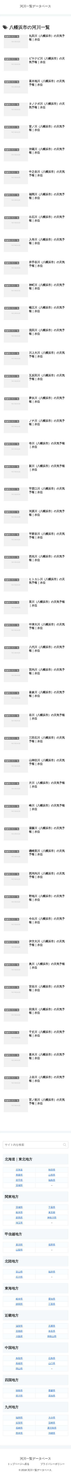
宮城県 (19, 1185)
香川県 (19, 1395)
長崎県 (19, 1428)
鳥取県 (19, 1358)
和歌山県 (51, 1336)
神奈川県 (51, 1217)
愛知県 (51, 1299)
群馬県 (19, 1217)
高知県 (51, 1395)
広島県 (51, 1358)
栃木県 (19, 1212)
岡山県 (19, 1368)
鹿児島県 (51, 1428)
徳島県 (19, 1390)
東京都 (51, 1212)
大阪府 (19, 1336)
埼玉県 (19, 1222)
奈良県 (51, 1331)
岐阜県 (19, 1299)
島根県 (19, 1363)
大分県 (51, 1417)
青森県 (19, 1175)
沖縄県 (51, 1433)
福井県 (51, 1271)
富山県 (19, 1271)
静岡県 (19, 1304)
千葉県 (51, 1207)
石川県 (19, 1277)
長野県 (51, 1244)
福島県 (51, 1180)
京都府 (19, 1331)
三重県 (51, 1304)
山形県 (51, 1175)
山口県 (51, 1363)
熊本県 (19, 1433)
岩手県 (19, 1180)
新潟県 (19, 1244)
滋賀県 (19, 1326)
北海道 (19, 1169)
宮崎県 (51, 1422)
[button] (65, 1145)
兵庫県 (51, 1326)
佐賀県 (19, 1422)
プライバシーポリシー (52, 1464)
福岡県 (19, 1417)
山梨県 (19, 1250)
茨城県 (19, 1207)
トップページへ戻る (18, 1464)
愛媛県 (51, 1390)
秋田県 (51, 1169)
